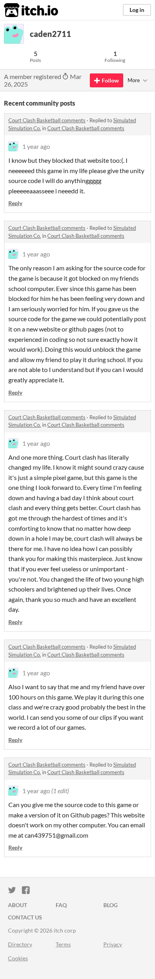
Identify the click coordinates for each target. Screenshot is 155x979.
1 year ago (36, 146)
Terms (63, 944)
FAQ (61, 905)
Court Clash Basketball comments (46, 120)
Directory (20, 944)
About (17, 905)
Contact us (25, 917)
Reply (15, 203)
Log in (137, 9)
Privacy (112, 944)
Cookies (18, 958)
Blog (110, 905)
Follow (110, 80)
